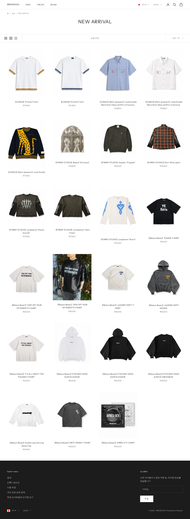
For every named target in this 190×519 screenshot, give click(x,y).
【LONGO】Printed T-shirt (26, 102)
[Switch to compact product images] (16, 38)
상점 (13, 13)
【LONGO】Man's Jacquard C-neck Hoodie (26, 172)
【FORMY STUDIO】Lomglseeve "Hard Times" (72, 231)
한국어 (156, 5)
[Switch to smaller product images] (11, 38)
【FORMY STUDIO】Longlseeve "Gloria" (118, 239)
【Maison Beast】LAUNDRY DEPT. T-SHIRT (117, 306)
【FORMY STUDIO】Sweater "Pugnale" (117, 162)
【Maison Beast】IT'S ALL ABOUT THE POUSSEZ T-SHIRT (26, 375)
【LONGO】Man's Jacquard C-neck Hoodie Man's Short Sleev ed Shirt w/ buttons (118, 103)
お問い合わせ (13, 482)
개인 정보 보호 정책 (16, 492)
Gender (53, 4)
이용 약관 (11, 487)
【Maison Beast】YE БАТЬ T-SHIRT (163, 238)
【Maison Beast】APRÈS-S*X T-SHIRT (118, 443)
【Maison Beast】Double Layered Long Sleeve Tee (26, 444)
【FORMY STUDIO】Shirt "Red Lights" (164, 162)
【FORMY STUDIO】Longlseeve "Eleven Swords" (26, 231)
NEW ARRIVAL (23, 13)
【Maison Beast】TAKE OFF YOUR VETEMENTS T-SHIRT (26, 306)
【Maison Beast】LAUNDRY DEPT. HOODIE (163, 306)
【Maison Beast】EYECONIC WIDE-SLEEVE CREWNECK (163, 375)
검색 (9, 477)
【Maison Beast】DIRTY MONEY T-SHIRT (72, 443)
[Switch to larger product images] (5, 38)
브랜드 (28, 4)
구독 (146, 499)
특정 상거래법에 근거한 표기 (20, 497)
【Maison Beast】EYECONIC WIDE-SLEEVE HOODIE (72, 375)
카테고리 (40, 4)
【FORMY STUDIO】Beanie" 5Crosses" (72, 162)
